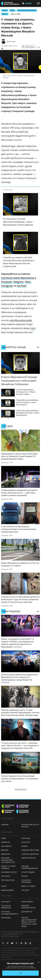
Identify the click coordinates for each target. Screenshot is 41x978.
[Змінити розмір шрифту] (39, 47)
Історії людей (28, 872)
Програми (6, 918)
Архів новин (27, 902)
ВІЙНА (12, 10)
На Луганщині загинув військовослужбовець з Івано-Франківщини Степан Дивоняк (18, 221)
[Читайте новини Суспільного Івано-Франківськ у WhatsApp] (26, 943)
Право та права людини (8, 867)
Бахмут (4, 14)
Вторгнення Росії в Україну (27, 10)
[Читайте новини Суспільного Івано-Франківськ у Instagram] (7, 943)
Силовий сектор (9, 872)
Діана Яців (11, 41)
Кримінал (5, 842)
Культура (25, 842)
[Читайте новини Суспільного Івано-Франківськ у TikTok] (30, 943)
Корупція (25, 838)
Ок (20, 973)
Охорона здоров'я (30, 854)
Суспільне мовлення (6, 907)
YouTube (22, 285)
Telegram (18, 281)
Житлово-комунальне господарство (8, 860)
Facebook (6, 281)
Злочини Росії (8, 880)
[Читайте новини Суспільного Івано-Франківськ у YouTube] (12, 943)
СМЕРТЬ (4, 10)
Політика (5, 876)
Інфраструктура (28, 858)
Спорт (4, 886)
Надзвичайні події (30, 850)
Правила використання (28, 907)
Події (3, 838)
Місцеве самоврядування (29, 867)
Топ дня (25, 890)
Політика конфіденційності (9, 913)
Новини (5, 824)
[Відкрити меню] (39, 3)
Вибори (4, 850)
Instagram (7, 285)
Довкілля (5, 854)
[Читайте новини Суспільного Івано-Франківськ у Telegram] (21, 943)
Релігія (24, 876)
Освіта (24, 846)
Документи (26, 912)
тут (33, 328)
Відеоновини (7, 890)
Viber (28, 281)
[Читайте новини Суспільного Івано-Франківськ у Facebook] (3, 943)
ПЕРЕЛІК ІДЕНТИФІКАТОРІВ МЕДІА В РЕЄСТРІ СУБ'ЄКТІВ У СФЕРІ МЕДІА (29, 922)
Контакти (5, 902)
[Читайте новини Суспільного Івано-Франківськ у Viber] (16, 943)
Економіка (6, 846)
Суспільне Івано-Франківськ (17, 277)
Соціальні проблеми (26, 881)
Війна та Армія (15, 14)
